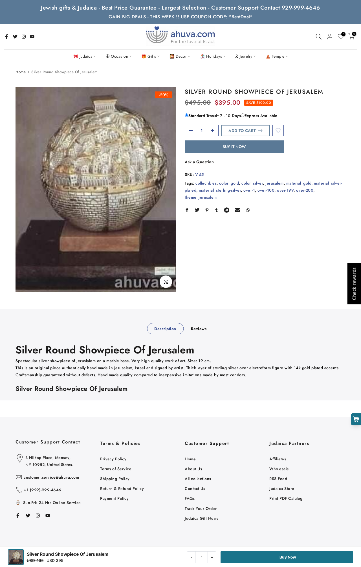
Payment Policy (114, 498)
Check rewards (354, 283)
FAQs (190, 498)
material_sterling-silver (220, 190)
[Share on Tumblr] (216, 210)
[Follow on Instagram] (24, 36)
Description (165, 328)
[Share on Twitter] (197, 210)
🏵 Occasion (117, 56)
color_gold (229, 183)
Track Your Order (201, 508)
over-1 (249, 190)
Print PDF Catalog (286, 498)
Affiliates (277, 459)
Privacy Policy (113, 459)
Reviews (199, 328)
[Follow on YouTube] (32, 36)
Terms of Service (115, 469)
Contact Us (195, 488)
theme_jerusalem (201, 197)
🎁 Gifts (148, 56)
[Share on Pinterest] (207, 210)
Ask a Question (199, 162)
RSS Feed (278, 478)
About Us (193, 469)
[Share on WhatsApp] (248, 210)
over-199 (285, 190)
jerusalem (274, 183)
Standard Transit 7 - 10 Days (214, 115)
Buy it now (234, 146)
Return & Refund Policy (122, 488)
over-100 (265, 190)
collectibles (206, 183)
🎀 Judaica (83, 56)
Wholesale (279, 469)
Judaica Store (281, 488)
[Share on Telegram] (226, 210)
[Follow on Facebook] (6, 36)
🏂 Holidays (211, 56)
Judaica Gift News (202, 518)
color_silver (252, 183)
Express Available (261, 115)
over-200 (304, 190)
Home (21, 72)
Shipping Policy (115, 478)
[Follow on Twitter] (15, 36)
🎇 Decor (178, 56)
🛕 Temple (275, 56)
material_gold (299, 183)
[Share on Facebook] (187, 210)
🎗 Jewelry (243, 56)
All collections (198, 478)
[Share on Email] (237, 210)
